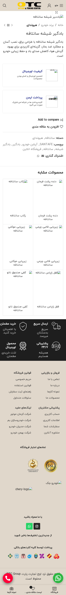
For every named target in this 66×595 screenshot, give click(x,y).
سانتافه (50, 138)
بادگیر (16, 144)
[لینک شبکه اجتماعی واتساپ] (38, 156)
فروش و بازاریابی (50, 373)
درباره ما (55, 385)
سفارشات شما (52, 426)
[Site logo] (30, 5)
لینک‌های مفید (23, 407)
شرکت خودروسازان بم (19, 420)
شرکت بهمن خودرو (21, 432)
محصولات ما (53, 398)
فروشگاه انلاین (32, 149)
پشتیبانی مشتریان (49, 407)
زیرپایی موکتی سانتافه (18, 263)
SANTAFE (46, 144)
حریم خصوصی (23, 379)
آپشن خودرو (30, 144)
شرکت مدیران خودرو (20, 426)
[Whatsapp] (29, 526)
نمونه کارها (53, 391)
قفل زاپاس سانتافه (48, 307)
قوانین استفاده (22, 385)
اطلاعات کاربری (51, 420)
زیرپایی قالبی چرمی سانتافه (48, 263)
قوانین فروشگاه (22, 373)
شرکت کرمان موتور (20, 414)
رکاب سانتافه (18, 216)
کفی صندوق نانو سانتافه (17, 308)
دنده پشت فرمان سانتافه (48, 217)
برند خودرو (47, 25)
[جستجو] (4, 5)
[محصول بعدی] (4, 25)
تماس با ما (54, 379)
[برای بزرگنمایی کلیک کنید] (56, 12)
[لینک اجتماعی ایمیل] (42, 156)
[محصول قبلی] (12, 25)
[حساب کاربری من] (49, 5)
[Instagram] (37, 526)
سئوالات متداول (22, 398)
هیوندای (32, 25)
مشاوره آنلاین (52, 432)
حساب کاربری (52, 414)
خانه (60, 25)
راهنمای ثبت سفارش (20, 391)
